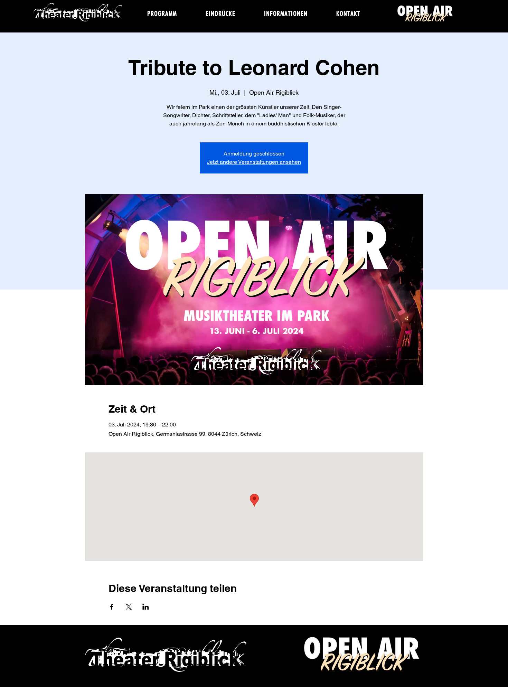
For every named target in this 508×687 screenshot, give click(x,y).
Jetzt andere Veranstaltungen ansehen (254, 162)
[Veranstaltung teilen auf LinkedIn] (145, 607)
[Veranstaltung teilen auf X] (128, 607)
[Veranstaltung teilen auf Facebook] (112, 607)
